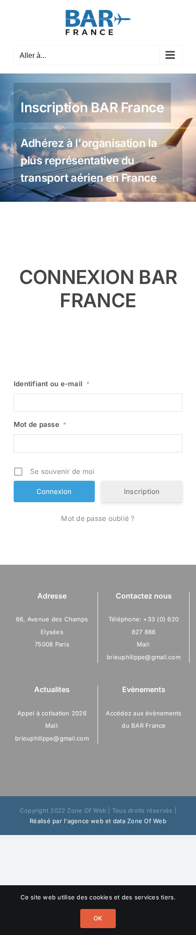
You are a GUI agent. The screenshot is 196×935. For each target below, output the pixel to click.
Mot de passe (40, 424)
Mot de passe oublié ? (97, 518)
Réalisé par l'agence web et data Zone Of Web (98, 821)
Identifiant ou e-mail (52, 383)
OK (97, 918)
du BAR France (143, 725)
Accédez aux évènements (143, 713)
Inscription (142, 491)
